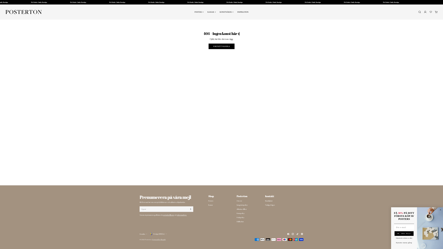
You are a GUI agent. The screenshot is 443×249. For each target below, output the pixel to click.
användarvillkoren (168, 215)
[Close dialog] (440, 209)
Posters (210, 201)
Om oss (239, 201)
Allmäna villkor (242, 209)
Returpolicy (241, 213)
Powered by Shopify (159, 239)
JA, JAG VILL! (404, 233)
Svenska (142, 234)
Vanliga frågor (270, 205)
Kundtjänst (268, 201)
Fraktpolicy (240, 217)
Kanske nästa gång (404, 243)
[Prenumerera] (190, 209)
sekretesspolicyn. (182, 215)
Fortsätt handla (221, 46)
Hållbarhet (240, 221)
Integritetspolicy (242, 205)
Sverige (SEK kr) (159, 234)
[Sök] (419, 12)
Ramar (210, 205)
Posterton (148, 239)
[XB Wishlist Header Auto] (430, 12)
